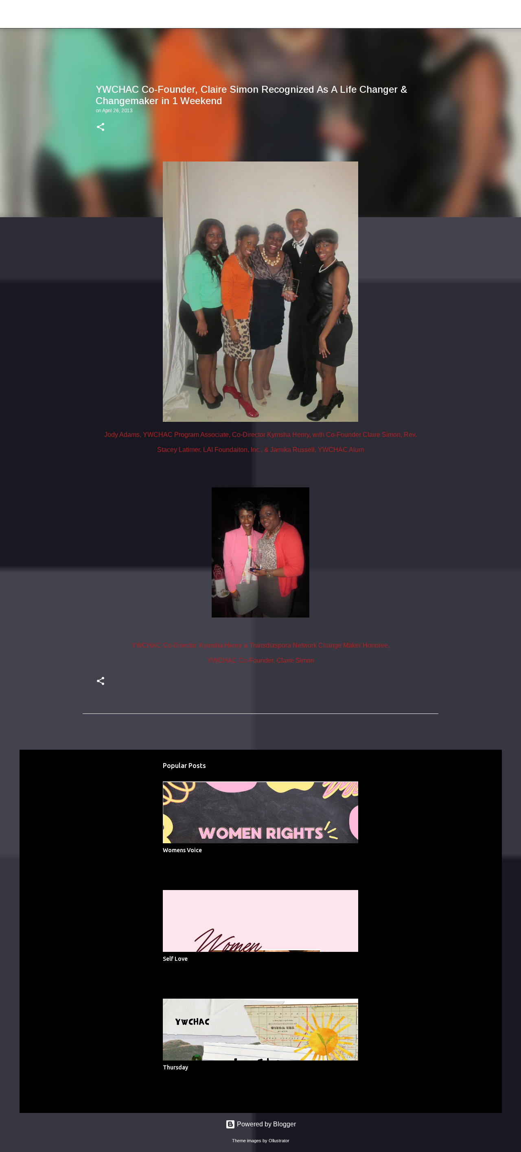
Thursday (175, 1067)
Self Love (175, 959)
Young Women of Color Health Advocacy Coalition (173, 14)
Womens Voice (182, 850)
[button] (100, 127)
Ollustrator (279, 1140)
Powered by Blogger (265, 1124)
